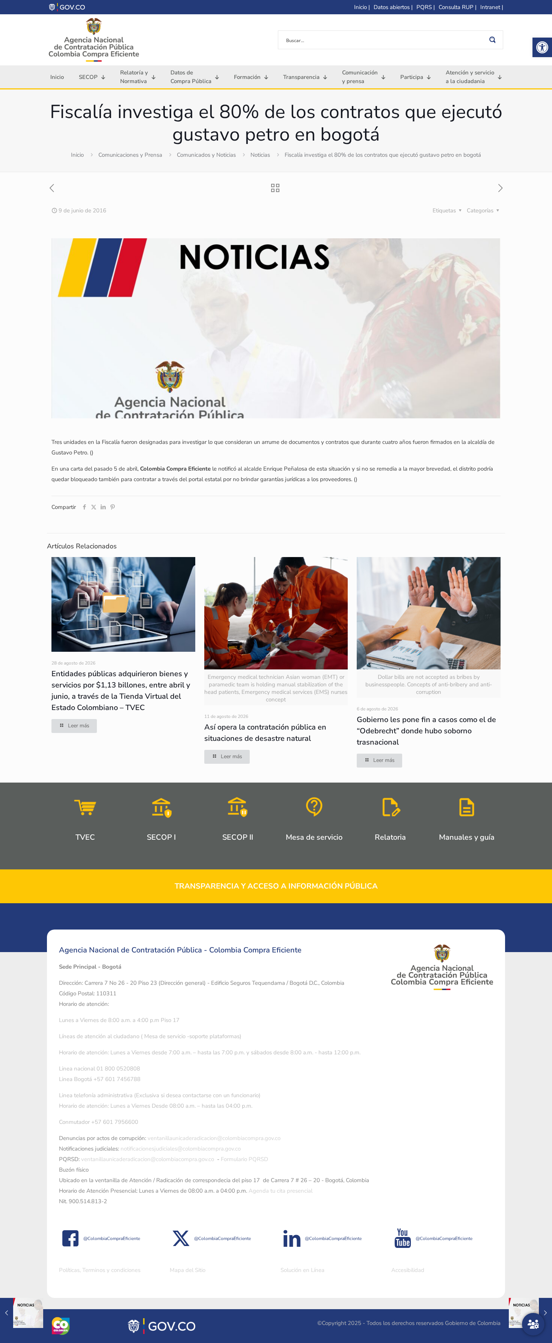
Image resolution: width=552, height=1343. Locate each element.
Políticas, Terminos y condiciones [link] (99, 1270)
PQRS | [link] (425, 7)
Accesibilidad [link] (407, 1270)
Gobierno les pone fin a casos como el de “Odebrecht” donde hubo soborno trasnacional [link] (426, 731)
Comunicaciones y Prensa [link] (130, 155)
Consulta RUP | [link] (458, 7)
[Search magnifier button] (494, 40)
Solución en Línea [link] (302, 1270)
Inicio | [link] (362, 7)
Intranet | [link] (491, 7)
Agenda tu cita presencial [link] (280, 1191)
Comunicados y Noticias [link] (206, 155)
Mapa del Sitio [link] (187, 1270)
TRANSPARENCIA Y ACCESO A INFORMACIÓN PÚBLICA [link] (276, 886)
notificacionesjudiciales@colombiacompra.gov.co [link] (181, 1148)
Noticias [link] (260, 155)
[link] (542, 47)
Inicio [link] (77, 155)
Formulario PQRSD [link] (244, 1159)
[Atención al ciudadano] (533, 1324)
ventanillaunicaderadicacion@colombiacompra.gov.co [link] (214, 1138)
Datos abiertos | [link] (393, 7)
